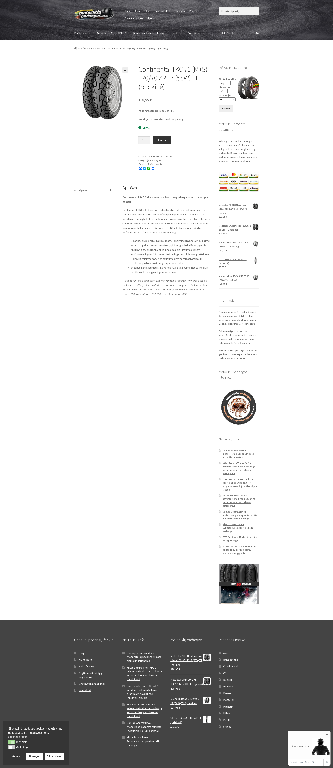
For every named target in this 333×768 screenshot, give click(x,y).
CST (225, 673)
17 (148, 164)
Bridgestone (230, 659)
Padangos (80, 33)
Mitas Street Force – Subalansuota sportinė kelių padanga (238, 528)
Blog (148, 10)
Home (128, 10)
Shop (138, 10)
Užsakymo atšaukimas (92, 683)
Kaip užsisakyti (162, 10)
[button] (125, 70)
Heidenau (228, 686)
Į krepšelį (162, 140)
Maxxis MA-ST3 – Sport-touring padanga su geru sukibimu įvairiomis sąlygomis (239, 550)
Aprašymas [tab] (80, 190)
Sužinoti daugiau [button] (18, 736)
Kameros (101, 33)
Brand (173, 33)
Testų (160, 33)
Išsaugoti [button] (34, 756)
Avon (226, 653)
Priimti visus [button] (54, 756)
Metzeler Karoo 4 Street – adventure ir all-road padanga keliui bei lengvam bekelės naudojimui (239, 500)
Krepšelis (180, 10)
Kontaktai (193, 33)
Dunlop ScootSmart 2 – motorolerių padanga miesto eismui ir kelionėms (238, 454)
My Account (85, 659)
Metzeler (228, 699)
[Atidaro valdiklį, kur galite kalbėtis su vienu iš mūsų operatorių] (309, 748)
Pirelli (226, 720)
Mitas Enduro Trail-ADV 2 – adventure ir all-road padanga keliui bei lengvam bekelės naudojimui (239, 468)
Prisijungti (194, 10)
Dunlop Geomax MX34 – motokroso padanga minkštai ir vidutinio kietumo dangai (240, 515)
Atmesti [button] (16, 756)
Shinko (227, 726)
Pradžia (82, 48)
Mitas (226, 713)
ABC (120, 33)
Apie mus (152, 18)
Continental (156, 164)
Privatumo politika (134, 18)
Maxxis (227, 693)
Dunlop (227, 679)
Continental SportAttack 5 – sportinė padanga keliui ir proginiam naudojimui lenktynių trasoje (240, 484)
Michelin (228, 706)
